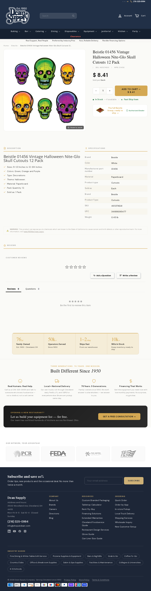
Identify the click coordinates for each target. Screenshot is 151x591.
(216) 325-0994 (18, 521)
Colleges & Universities (130, 562)
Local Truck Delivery (124, 513)
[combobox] (58, 16)
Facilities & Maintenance (101, 562)
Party (135, 31)
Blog (51, 518)
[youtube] (14, 531)
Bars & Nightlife (94, 556)
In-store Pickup (122, 509)
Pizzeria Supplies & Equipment (67, 556)
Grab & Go (113, 556)
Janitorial (106, 31)
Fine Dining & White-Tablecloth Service (28, 556)
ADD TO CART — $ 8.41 (131, 91)
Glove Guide (88, 534)
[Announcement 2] (124, 1)
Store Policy (84, 580)
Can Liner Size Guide (92, 538)
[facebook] (19, 531)
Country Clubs (17, 562)
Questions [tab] (31, 288)
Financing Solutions (91, 513)
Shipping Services (124, 518)
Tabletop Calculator (92, 504)
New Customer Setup (125, 526)
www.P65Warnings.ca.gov (34, 232)
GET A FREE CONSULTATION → (119, 416)
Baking (14, 31)
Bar (27, 31)
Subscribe (134, 481)
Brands (52, 504)
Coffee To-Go (130, 556)
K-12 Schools (16, 569)
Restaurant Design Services (95, 529)
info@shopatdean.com (19, 526)
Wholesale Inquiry (123, 522)
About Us (53, 500)
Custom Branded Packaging (95, 500)
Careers (53, 509)
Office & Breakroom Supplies (43, 562)
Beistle (14, 46)
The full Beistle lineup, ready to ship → (115, 110)
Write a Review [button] (130, 275)
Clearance (75, 36)
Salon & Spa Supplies (73, 562)
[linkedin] (9, 531)
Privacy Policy (70, 580)
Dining (54, 31)
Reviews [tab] (11, 288)
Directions (54, 513)
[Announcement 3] (126, 1)
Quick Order (121, 500)
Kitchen (122, 31)
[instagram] (25, 531)
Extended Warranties (92, 518)
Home (6, 46)
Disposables (71, 31)
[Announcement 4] (127, 1)
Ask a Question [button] (103, 275)
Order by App (121, 504)
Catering (40, 31)
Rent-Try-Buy (88, 509)
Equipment (89, 31)
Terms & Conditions (100, 580)
